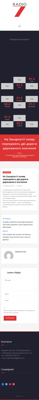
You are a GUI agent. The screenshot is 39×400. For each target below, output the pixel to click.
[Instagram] (10, 384)
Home (19, 153)
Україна (19, 186)
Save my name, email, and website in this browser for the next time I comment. (19, 312)
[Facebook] (3, 384)
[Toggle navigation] (19, 26)
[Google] (13, 384)
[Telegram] (6, 384)
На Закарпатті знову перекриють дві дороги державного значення (20, 156)
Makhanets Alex (9, 186)
